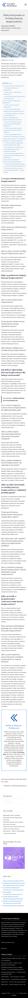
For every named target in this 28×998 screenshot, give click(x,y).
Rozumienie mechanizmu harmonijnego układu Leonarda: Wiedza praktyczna (13, 900)
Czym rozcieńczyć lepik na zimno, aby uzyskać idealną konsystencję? (13, 895)
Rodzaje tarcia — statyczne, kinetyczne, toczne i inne (13, 984)
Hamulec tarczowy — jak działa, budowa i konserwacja (13, 979)
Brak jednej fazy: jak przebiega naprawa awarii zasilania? (13, 891)
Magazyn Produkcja (14, 993)
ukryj (11, 83)
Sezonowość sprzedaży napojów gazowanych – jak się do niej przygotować (13, 959)
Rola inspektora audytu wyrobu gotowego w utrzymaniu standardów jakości (13, 886)
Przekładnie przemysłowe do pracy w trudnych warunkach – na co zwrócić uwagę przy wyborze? (12, 968)
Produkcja (11, 60)
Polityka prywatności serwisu (7, 942)
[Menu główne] (25, 4)
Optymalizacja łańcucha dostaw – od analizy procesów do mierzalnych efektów (13, 973)
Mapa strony (4, 948)
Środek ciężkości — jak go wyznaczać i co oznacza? (13, 976)
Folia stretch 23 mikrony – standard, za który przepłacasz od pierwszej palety (11, 964)
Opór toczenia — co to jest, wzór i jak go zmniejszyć (13, 982)
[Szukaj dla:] (14, 801)
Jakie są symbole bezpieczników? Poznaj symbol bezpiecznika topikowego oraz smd (14, 882)
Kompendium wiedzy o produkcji (11, 815)
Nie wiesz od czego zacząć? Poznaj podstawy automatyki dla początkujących (13, 904)
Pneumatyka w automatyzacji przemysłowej (15, 785)
